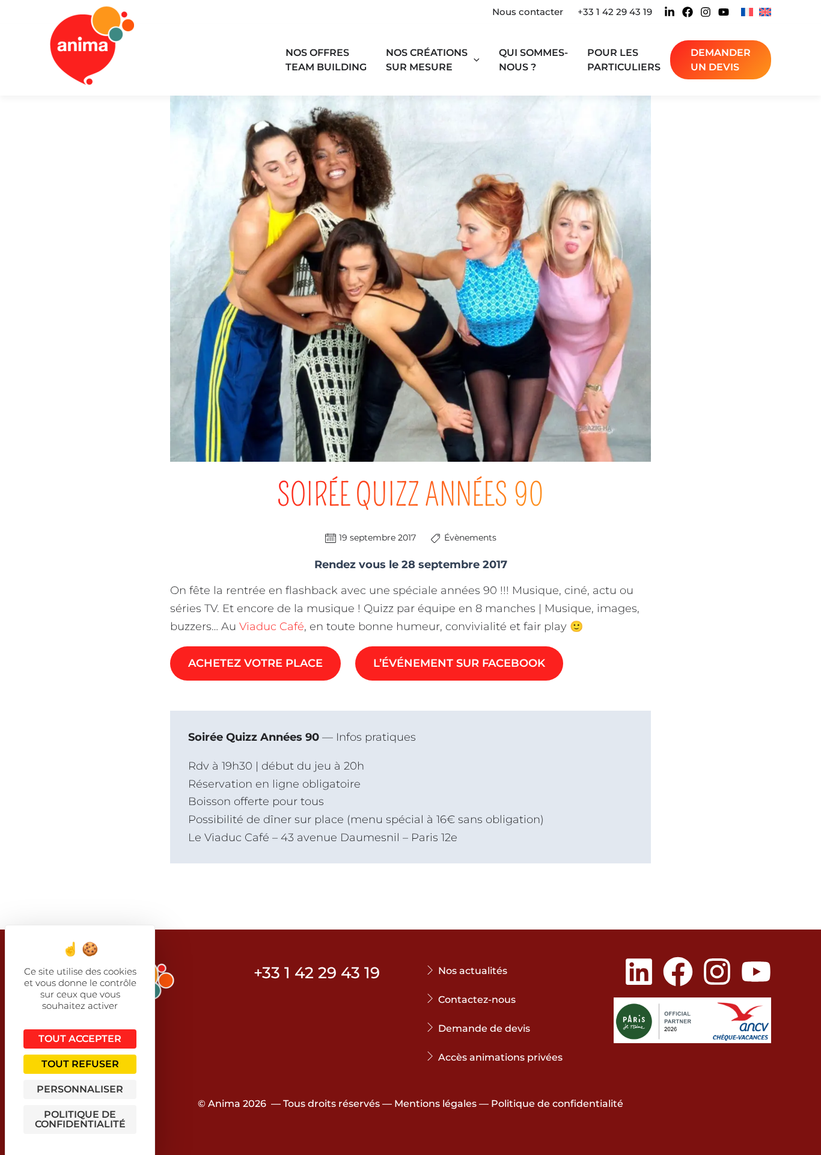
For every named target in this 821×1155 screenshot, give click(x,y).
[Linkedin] (669, 12)
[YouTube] (723, 12)
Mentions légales (435, 1103)
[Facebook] (687, 12)
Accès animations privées (500, 1057)
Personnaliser (80, 1089)
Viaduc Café (271, 626)
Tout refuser (80, 1064)
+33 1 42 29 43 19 (615, 11)
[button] (474, 60)
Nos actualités (472, 970)
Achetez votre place (255, 663)
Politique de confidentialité (557, 1103)
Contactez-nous (477, 999)
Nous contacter (527, 11)
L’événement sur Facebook (459, 663)
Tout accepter (79, 1038)
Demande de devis (484, 1028)
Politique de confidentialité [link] (80, 1119)
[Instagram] (705, 12)
